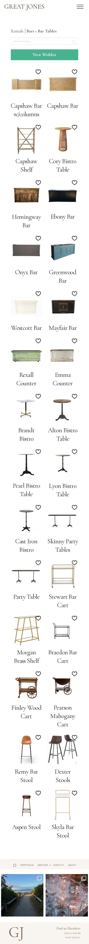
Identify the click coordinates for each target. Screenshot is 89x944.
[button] (80, 6)
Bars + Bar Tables (42, 31)
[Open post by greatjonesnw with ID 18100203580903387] (22, 895)
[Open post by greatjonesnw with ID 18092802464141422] (67, 895)
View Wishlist (44, 54)
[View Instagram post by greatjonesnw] (39, 912)
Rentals (17, 31)
